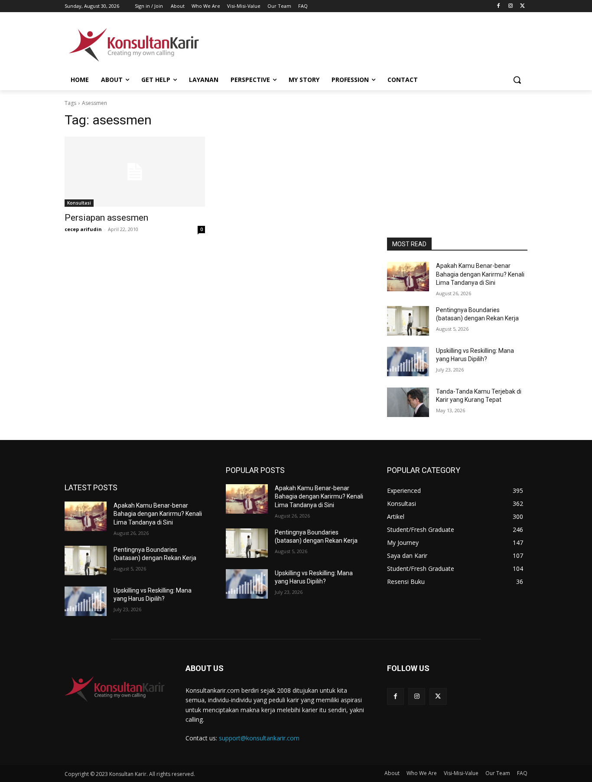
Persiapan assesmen (106, 217)
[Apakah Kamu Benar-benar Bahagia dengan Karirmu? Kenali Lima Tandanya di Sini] (408, 276)
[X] (522, 6)
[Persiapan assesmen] (135, 172)
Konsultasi (79, 203)
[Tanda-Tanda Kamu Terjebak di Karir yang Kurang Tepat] (408, 402)
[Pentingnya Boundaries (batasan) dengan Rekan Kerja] (408, 321)
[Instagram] (510, 6)
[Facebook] (499, 6)
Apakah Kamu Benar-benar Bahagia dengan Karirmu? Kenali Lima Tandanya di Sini (480, 274)
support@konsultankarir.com (259, 738)
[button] (517, 79)
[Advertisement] (361, 43)
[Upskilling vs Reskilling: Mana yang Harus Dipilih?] (408, 361)
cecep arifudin (83, 229)
